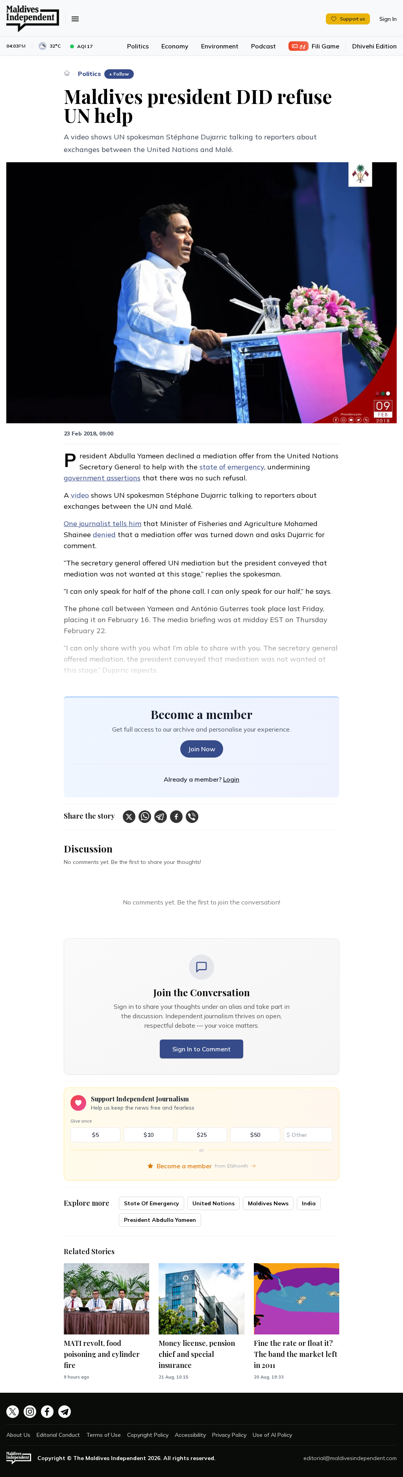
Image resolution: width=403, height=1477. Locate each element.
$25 (202, 1134)
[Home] (67, 73)
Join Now (201, 749)
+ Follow (119, 74)
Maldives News (268, 1203)
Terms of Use (103, 1434)
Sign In (388, 18)
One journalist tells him (102, 523)
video (80, 495)
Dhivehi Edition (374, 46)
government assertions (102, 477)
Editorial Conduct (58, 1434)
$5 (95, 1134)
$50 (255, 1134)
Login (231, 779)
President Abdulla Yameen (160, 1219)
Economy (175, 46)
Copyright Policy (147, 1434)
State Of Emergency (151, 1203)
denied (104, 534)
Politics (138, 46)
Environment (219, 46)
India (309, 1203)
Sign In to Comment (201, 1049)
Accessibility (190, 1434)
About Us (18, 1434)
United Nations (213, 1203)
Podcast (263, 46)
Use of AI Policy (272, 1434)
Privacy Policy (229, 1434)
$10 (148, 1134)
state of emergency (232, 466)
